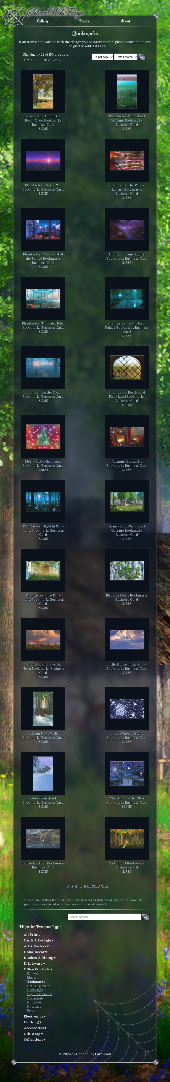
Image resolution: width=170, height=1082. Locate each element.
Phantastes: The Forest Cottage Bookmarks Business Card (126, 530)
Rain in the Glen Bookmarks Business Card (43, 865)
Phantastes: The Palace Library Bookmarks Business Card (126, 189)
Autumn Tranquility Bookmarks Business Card (126, 463)
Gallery (42, 21)
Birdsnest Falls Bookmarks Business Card (127, 597)
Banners (33, 973)
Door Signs (35, 990)
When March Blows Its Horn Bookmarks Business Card (43, 668)
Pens (30, 1011)
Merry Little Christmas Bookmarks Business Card (43, 463)
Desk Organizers (39, 986)
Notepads (34, 1006)
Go (146, 917)
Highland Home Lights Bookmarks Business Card (126, 256)
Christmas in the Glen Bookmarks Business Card (126, 800)
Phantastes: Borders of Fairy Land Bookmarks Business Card (126, 396)
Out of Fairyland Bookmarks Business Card (43, 800)
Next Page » (52, 60)
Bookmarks (36, 982)
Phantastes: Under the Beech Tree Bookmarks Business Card (43, 120)
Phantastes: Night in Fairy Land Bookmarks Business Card (43, 530)
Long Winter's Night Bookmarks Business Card (126, 735)
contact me (135, 42)
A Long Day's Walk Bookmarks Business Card (43, 735)
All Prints (32, 934)
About (125, 21)
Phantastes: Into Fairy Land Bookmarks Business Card (43, 599)
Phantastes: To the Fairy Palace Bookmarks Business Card (127, 327)
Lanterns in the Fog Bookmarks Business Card (43, 394)
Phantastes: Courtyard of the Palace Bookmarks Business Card (43, 258)
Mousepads (35, 998)
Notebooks (35, 1002)
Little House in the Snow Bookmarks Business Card (126, 666)
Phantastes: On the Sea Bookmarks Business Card (43, 187)
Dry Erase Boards (39, 994)
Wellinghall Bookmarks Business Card (127, 865)
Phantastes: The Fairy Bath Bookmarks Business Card (43, 325)
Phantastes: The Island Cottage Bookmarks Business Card (127, 120)
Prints (84, 21)
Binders (32, 977)
